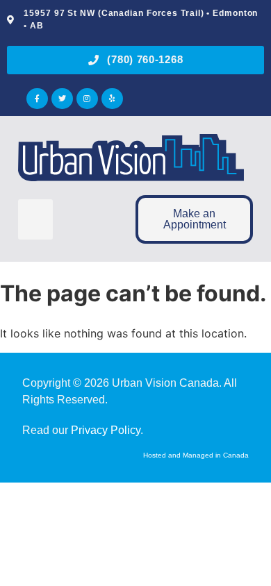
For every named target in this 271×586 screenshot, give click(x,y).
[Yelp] (112, 99)
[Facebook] (37, 99)
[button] (35, 219)
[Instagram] (87, 99)
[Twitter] (62, 99)
